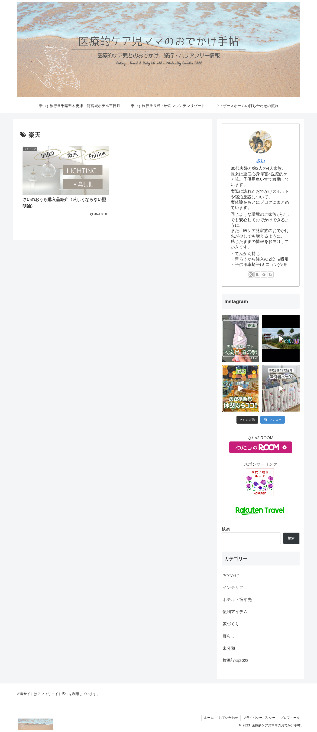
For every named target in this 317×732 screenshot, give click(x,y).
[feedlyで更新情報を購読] (264, 274)
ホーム (209, 717)
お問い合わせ (228, 717)
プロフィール (290, 717)
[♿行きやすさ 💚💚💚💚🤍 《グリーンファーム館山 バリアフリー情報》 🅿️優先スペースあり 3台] (240, 338)
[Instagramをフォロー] (251, 274)
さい (260, 160)
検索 (226, 528)
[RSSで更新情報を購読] (271, 274)
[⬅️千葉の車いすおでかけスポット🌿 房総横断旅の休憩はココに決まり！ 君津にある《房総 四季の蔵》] (240, 388)
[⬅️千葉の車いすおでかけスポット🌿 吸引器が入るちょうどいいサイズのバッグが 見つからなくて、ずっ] (281, 388)
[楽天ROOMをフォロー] (257, 274)
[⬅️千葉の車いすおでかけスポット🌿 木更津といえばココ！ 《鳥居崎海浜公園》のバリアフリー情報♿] (281, 338)
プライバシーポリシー (259, 717)
